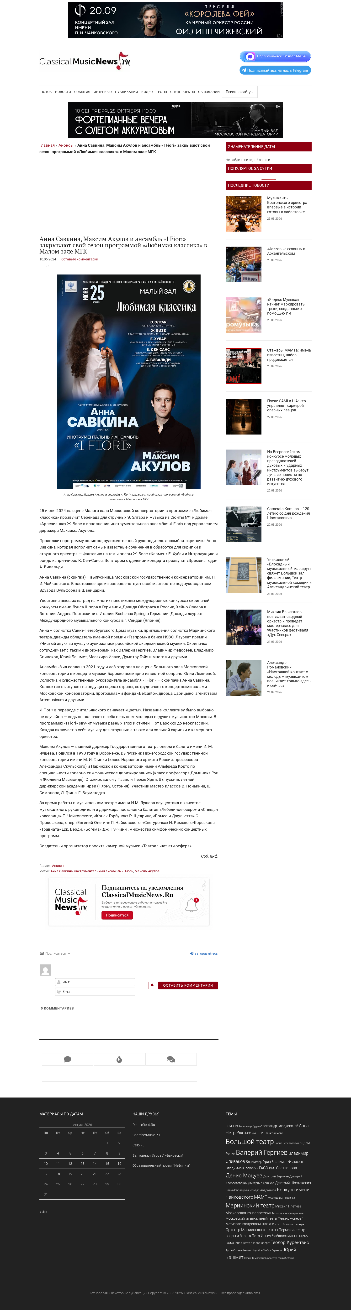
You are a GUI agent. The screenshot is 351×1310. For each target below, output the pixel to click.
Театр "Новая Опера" (256, 1243)
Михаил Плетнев (288, 1206)
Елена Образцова (237, 1190)
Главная (47, 145)
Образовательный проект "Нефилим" (161, 1165)
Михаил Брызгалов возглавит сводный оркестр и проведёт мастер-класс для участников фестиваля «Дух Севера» (287, 623)
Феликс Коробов (253, 1250)
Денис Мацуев (244, 1175)
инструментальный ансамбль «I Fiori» (103, 871)
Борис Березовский (287, 1143)
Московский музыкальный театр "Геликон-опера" (264, 1218)
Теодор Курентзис (290, 1242)
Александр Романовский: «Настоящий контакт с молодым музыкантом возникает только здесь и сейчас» (289, 674)
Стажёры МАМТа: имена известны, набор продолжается (289, 355)
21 (95, 1174)
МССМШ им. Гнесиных (281, 1197)
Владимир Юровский (242, 1168)
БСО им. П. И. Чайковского (264, 1133)
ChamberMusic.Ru (146, 1135)
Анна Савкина (62, 871)
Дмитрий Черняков (261, 1183)
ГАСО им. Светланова (278, 1168)
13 (83, 1163)
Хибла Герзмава (273, 1250)
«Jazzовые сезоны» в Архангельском (286, 251)
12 (70, 1163)
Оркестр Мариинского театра (252, 1229)
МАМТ (260, 1197)
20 (83, 1174)
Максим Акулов (147, 871)
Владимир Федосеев (287, 1162)
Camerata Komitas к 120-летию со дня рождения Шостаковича (288, 513)
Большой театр (250, 1142)
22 (107, 1174)
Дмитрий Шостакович (293, 1183)
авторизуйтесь (206, 953)
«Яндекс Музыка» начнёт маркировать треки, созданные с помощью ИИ (286, 306)
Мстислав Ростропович (244, 1224)
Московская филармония (287, 1213)
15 (107, 1163)
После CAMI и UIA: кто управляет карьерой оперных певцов (286, 405)
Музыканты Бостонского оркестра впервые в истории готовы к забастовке (287, 205)
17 (46, 1174)
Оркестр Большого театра (288, 1224)
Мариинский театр (250, 1205)
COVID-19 (232, 1126)
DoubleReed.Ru (144, 1125)
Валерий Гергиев (262, 1152)
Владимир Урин (258, 1162)
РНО (295, 1236)
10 (46, 1163)
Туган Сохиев (234, 1250)
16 (119, 1163)
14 (95, 1163)
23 (119, 1174)
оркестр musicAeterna (280, 1258)
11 (58, 1163)
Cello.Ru (138, 1145)
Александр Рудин (249, 1126)
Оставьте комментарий (79, 259)
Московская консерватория (248, 1213)
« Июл (43, 1212)
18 (58, 1174)
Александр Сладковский (279, 1126)
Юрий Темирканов (255, 1258)
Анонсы (66, 145)
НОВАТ (267, 1224)
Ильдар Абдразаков (263, 1190)
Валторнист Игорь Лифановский (158, 1155)
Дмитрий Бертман (276, 1176)
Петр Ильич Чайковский (272, 1236)
